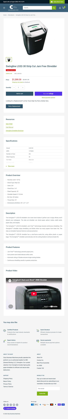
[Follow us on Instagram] (11, 405)
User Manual (9, 127)
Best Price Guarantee (43, 363)
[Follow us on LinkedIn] (17, 405)
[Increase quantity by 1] (23, 87)
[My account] (60, 8)
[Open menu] (4, 7)
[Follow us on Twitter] (7, 405)
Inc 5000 (39, 365)
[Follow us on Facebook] (4, 405)
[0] (63, 8)
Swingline (9, 73)
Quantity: (8, 87)
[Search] (54, 8)
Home (4, 15)
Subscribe (42, 393)
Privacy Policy (7, 384)
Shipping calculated (17, 82)
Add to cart (19, 93)
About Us (39, 357)
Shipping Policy (7, 378)
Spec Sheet (9, 124)
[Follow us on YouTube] (14, 405)
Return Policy (7, 381)
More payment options (48, 97)
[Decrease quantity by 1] (14, 87)
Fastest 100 (40, 368)
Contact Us (40, 360)
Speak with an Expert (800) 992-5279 (13, 1)
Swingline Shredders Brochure (14, 130)
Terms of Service (8, 386)
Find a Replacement (14, 106)
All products (11, 15)
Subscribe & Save (58, 1)
